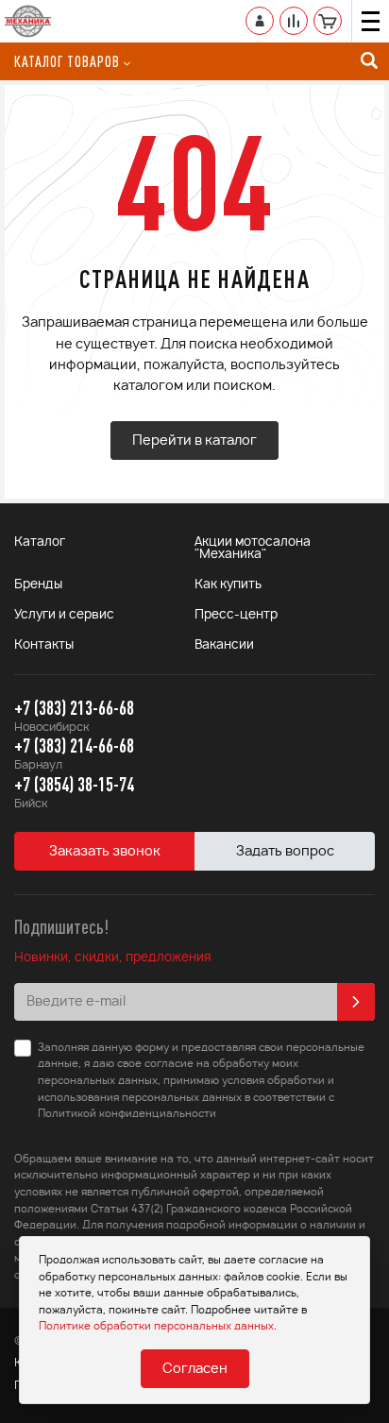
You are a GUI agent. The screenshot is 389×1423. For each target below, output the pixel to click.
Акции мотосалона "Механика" (252, 548)
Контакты (44, 645)
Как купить (228, 585)
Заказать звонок (105, 851)
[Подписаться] (356, 1002)
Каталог (39, 542)
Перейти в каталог (194, 441)
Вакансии (224, 645)
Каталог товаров (67, 61)
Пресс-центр (236, 615)
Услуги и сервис (64, 615)
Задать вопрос (285, 851)
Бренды (38, 585)
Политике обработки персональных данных (156, 1326)
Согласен (195, 1369)
